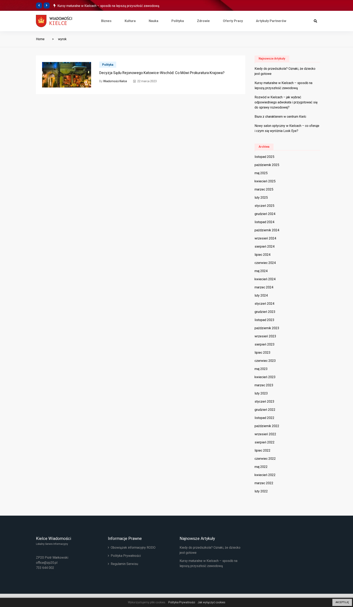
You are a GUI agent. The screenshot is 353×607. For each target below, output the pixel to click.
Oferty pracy (233, 21)
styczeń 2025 (264, 206)
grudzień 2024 (265, 214)
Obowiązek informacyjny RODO (133, 547)
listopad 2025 (264, 157)
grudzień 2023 (265, 312)
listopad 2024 (264, 222)
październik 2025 (267, 165)
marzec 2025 (264, 189)
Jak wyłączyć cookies (211, 602)
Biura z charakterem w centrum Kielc (280, 117)
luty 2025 (261, 197)
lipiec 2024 (262, 255)
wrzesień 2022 (265, 434)
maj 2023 (261, 369)
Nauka (153, 21)
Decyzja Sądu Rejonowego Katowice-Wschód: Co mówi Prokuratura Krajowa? (162, 73)
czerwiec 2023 (265, 361)
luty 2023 (261, 393)
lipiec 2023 (262, 352)
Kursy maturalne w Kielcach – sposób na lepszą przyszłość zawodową (108, 6)
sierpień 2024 (265, 246)
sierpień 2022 (265, 442)
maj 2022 (261, 467)
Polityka (177, 21)
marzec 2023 (264, 385)
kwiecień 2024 (265, 279)
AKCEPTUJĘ (342, 602)
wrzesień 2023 (265, 336)
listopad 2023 (264, 320)
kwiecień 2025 (265, 181)
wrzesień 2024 (265, 238)
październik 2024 (267, 230)
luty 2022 (261, 491)
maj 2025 (261, 173)
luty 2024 (261, 295)
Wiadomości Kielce (115, 81)
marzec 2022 (264, 483)
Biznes (106, 21)
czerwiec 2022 (265, 459)
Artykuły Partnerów (271, 21)
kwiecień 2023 (265, 377)
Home (40, 39)
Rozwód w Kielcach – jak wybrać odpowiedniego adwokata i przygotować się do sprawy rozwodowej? (286, 102)
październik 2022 (267, 426)
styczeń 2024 (264, 304)
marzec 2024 (264, 287)
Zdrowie (203, 21)
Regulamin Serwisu (124, 564)
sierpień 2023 (265, 344)
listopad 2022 (264, 418)
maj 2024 (261, 271)
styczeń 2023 (264, 401)
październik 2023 (267, 328)
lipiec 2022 (262, 450)
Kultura (130, 21)
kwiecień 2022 (265, 475)
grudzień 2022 (265, 410)
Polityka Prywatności (126, 556)
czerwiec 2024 (265, 263)
